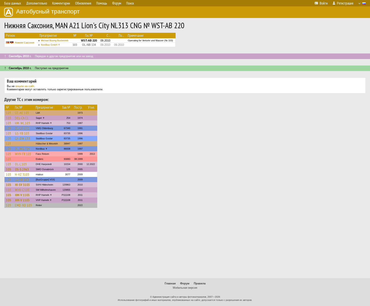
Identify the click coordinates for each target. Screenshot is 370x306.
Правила (200, 283)
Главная (170, 283)
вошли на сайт (24, 86)
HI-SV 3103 (22, 185)
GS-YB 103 (22, 133)
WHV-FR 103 (23, 154)
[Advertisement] (185, 245)
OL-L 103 (21, 164)
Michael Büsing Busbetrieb (54, 40)
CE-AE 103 (22, 113)
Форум (184, 283)
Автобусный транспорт (48, 11)
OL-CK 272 (22, 128)
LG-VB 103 (22, 179)
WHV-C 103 (22, 190)
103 (8, 113)
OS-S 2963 (22, 169)
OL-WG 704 (22, 149)
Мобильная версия (185, 287)
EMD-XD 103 (23, 205)
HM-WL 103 (22, 123)
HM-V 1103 (22, 195)
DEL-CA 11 (22, 118)
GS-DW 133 (22, 138)
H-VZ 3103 (22, 174)
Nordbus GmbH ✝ (50, 44)
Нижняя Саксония (24, 42)
